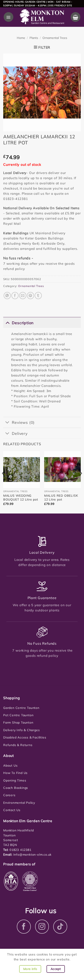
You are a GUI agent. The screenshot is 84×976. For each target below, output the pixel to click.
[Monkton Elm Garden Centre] (42, 17)
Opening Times (14, 780)
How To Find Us (15, 773)
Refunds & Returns (18, 745)
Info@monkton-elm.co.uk (32, 854)
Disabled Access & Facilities (24, 737)
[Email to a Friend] (22, 295)
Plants (34, 38)
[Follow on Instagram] (42, 927)
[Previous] (3, 482)
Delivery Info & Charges (21, 730)
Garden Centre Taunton (21, 708)
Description (23, 322)
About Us (10, 765)
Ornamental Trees (54, 38)
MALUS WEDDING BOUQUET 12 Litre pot (20, 497)
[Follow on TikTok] (60, 927)
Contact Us (11, 810)
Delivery (19, 433)
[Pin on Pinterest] (30, 295)
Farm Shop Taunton (18, 722)
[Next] (80, 482)
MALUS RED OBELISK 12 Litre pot (61, 497)
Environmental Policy (19, 803)
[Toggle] (7, 322)
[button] (8, 17)
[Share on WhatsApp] (7, 295)
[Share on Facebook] (15, 295)
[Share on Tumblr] (38, 295)
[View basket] (75, 17)
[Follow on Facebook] (24, 927)
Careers (9, 795)
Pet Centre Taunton (18, 715)
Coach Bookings (15, 788)
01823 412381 (19, 850)
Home (21, 38)
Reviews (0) (23, 422)
